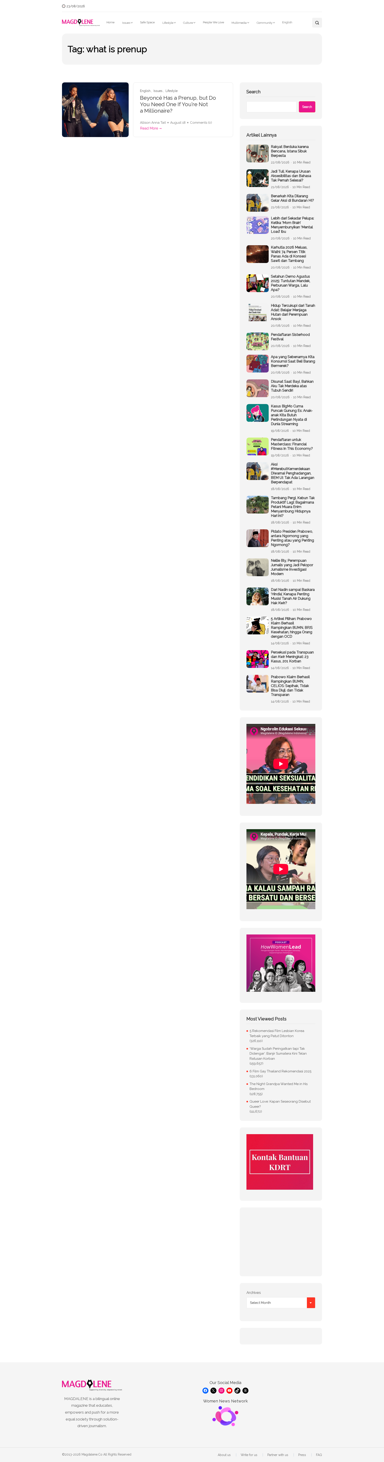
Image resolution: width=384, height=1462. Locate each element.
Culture (188, 22)
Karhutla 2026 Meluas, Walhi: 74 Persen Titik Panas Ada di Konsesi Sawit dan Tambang (289, 254)
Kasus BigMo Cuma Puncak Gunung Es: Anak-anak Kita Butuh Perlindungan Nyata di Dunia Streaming (292, 415)
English (287, 22)
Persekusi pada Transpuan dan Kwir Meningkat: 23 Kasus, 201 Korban (292, 656)
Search (253, 91)
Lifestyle (167, 22)
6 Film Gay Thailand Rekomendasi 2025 (280, 1071)
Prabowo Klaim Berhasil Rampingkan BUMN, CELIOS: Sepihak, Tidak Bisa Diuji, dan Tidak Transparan (290, 686)
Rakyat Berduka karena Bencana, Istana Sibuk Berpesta (290, 151)
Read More (149, 128)
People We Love (213, 22)
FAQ (319, 1454)
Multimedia (239, 22)
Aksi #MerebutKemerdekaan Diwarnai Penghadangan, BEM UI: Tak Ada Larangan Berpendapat (292, 473)
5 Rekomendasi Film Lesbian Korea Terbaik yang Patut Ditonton (277, 1033)
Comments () (201, 122)
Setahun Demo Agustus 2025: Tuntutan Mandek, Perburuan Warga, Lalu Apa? (290, 283)
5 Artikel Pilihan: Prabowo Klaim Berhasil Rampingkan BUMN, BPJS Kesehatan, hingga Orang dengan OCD (292, 628)
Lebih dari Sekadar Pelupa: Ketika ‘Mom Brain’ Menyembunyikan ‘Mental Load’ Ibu (292, 225)
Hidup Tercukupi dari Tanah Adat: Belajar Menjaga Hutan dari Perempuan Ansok (293, 312)
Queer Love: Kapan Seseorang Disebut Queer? (280, 1104)
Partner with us (277, 1454)
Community (264, 22)
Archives (253, 1292)
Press (302, 1454)
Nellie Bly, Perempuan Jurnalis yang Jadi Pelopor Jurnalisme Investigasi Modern (292, 567)
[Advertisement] (280, 1242)
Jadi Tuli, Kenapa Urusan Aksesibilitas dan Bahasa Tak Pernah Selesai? (291, 175)
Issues (126, 22)
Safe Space (147, 22)
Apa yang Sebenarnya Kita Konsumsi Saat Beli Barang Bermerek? (293, 361)
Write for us (249, 1454)
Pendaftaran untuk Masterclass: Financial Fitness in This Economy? (292, 444)
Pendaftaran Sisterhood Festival (290, 337)
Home (110, 22)
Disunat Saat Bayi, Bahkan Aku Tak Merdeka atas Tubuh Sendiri (292, 385)
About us (224, 1454)
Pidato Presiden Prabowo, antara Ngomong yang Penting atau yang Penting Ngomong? (292, 538)
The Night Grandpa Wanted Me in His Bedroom (279, 1086)
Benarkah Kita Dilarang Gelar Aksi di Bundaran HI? (292, 198)
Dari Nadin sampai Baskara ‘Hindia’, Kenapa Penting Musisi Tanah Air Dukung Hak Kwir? (293, 596)
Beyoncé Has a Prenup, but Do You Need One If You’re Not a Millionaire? (178, 104)
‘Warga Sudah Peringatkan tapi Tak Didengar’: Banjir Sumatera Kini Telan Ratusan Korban (278, 1054)
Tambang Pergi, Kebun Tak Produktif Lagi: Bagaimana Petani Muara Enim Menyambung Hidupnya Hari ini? (293, 507)
